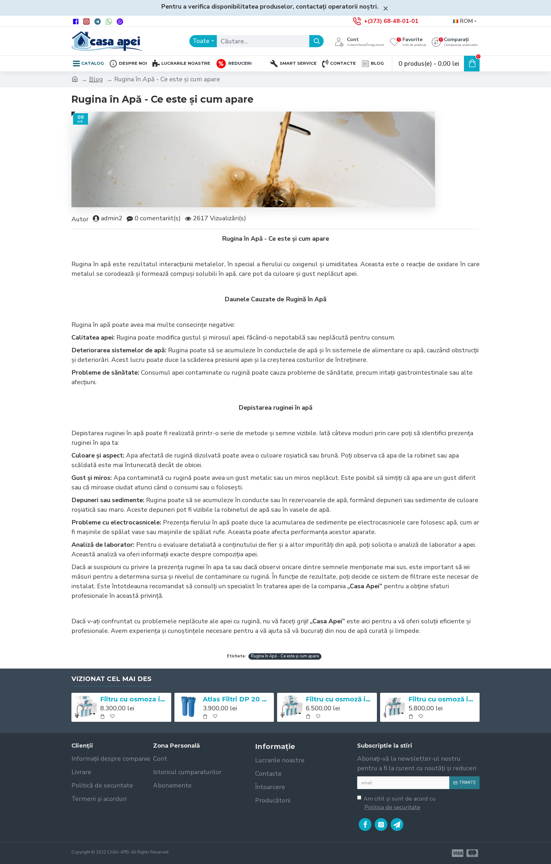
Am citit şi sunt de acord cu (400, 803)
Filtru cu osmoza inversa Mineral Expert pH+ (134, 699)
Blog (96, 79)
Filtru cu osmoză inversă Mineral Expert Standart (442, 699)
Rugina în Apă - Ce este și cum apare (285, 656)
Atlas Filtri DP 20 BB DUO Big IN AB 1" (237, 699)
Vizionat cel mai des (111, 679)
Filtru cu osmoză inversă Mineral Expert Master (340, 699)
